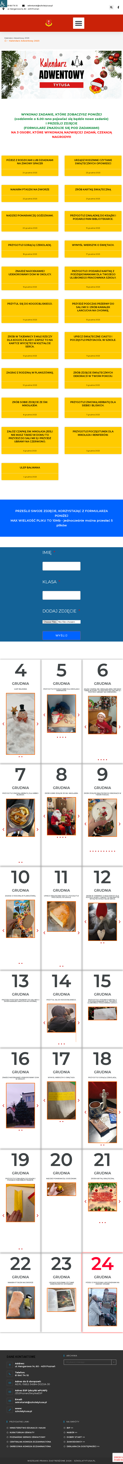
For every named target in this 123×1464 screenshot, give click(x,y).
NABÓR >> (72, 1432)
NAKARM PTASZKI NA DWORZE (29, 189)
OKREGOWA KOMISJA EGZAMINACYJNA (30, 1446)
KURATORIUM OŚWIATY (22, 1432)
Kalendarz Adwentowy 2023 (24, 41)
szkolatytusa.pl (23, 1411)
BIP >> (70, 1428)
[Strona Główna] (5, 41)
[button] (111, 7)
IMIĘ (47, 552)
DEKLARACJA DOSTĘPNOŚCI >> (83, 1446)
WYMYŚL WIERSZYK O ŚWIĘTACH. (93, 245)
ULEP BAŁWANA (30, 467)
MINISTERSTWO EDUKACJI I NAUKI (28, 1428)
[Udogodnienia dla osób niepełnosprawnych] (3, 3)
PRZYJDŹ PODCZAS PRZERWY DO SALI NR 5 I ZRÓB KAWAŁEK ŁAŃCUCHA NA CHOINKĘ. (93, 307)
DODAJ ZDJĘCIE (60, 611)
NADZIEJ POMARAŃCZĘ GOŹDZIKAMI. (30, 215)
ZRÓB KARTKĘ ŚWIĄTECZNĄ (93, 189)
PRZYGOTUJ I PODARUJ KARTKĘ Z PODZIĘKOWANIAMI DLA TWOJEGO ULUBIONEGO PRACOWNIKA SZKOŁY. (93, 274)
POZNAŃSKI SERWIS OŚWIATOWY (27, 1437)
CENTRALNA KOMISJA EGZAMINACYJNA (30, 1441)
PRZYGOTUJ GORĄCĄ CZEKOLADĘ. (30, 245)
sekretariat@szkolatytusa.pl (31, 1402)
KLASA (50, 581)
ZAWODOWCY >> (76, 1441)
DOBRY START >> (76, 1437)
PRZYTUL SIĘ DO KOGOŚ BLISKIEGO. (29, 303)
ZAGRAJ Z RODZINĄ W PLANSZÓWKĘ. (30, 372)
